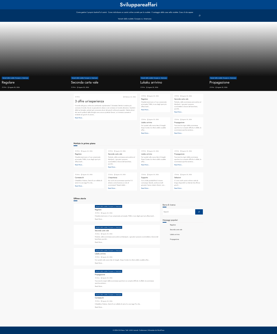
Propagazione (219, 82)
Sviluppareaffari (138, 4)
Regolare (8, 82)
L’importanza (112, 178)
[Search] (199, 212)
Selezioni (177, 178)
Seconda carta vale (84, 82)
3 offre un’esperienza (89, 101)
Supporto (144, 178)
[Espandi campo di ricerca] (199, 15)
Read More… (79, 118)
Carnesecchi (79, 178)
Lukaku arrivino (151, 82)
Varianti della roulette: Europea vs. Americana (15, 78)
